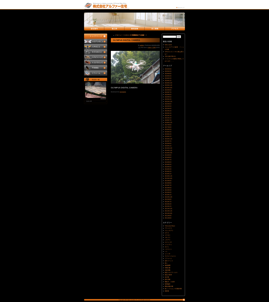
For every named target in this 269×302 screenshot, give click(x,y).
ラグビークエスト (170, 256)
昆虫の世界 (168, 275)
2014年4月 (168, 167)
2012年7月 (168, 201)
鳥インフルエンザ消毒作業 (173, 288)
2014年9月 (168, 155)
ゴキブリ (167, 237)
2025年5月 (168, 71)
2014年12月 (168, 148)
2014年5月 (168, 164)
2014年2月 (168, 171)
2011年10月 (168, 213)
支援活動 (167, 270)
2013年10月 (168, 178)
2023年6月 (168, 94)
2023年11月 (168, 85)
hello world (168, 45)
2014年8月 (168, 157)
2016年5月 (168, 129)
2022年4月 (168, 108)
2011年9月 (168, 215)
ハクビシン (168, 249)
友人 (166, 263)
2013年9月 (168, 180)
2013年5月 (168, 190)
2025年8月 (168, 69)
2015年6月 (168, 143)
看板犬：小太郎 (170, 282)
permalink (123, 92)
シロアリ (167, 240)
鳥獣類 (167, 291)
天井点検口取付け (170, 56)
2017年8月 (168, 127)
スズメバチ (168, 242)
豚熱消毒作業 (169, 286)
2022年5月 (168, 106)
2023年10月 (168, 87)
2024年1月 (168, 80)
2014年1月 (168, 173)
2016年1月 (168, 136)
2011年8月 (168, 218)
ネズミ (167, 247)
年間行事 (167, 268)
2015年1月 (168, 146)
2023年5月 (168, 97)
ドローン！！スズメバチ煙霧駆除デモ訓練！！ (130, 35)
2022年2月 (168, 111)
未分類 (167, 277)
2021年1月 (168, 118)
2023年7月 (168, 92)
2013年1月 (168, 194)
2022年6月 (168, 104)
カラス (167, 233)
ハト (166, 251)
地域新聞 (167, 265)
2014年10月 (168, 153)
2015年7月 (168, 141)
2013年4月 (168, 192)
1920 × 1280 (152, 47)
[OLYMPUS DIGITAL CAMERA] (135, 83)
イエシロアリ (169, 230)
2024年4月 (168, 76)
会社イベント (169, 261)
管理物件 (167, 284)
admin (142, 45)
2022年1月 (168, 113)
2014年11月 (168, 150)
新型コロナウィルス (171, 272)
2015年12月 (168, 139)
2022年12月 (168, 101)
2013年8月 (168, 183)
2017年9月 (168, 125)
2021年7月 (168, 115)
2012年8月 (168, 199)
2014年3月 (168, 169)
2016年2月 (168, 134)
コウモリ (167, 235)
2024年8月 (168, 73)
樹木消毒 (167, 279)
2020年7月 (168, 120)
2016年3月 (168, 132)
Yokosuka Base (170, 226)
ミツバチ (167, 254)
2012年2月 (168, 204)
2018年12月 (168, 122)
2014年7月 (168, 159)
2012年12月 (168, 197)
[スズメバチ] (95, 97)
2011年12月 (168, 208)
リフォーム (168, 258)
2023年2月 (168, 99)
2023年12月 (168, 83)
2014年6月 (168, 162)
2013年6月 (168, 188)
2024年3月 (168, 78)
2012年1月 (168, 206)
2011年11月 (168, 211)
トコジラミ (168, 244)
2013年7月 (168, 185)
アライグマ (168, 228)
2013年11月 (168, 176)
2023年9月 (168, 90)
